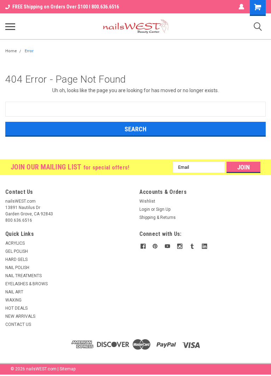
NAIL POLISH (17, 267)
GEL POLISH (16, 251)
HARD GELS (16, 259)
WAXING (13, 300)
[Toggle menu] (10, 26)
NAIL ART (14, 292)
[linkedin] (204, 246)
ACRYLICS (15, 243)
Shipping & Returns (157, 217)
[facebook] (143, 246)
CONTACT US (18, 324)
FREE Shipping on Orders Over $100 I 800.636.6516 (65, 7)
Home (11, 51)
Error (29, 51)
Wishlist (147, 201)
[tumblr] (192, 246)
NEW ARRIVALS (20, 316)
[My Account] (241, 7)
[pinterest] (155, 246)
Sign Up (163, 209)
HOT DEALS (16, 308)
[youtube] (167, 246)
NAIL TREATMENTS (23, 275)
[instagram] (179, 246)
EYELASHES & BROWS (26, 283)
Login (144, 209)
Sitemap (68, 368)
